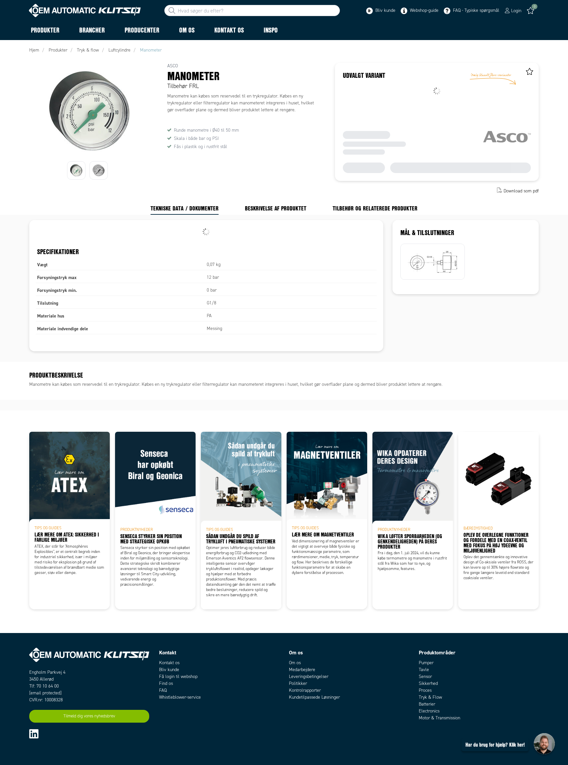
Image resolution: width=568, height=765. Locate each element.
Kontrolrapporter (305, 690)
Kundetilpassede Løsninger (314, 697)
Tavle (424, 669)
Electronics (429, 711)
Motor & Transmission (439, 718)
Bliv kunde (384, 10)
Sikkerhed (428, 683)
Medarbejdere (302, 669)
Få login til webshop (178, 676)
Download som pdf (521, 191)
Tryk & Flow (430, 697)
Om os (295, 663)
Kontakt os (169, 663)
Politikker (298, 683)
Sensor (425, 676)
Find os (166, 683)
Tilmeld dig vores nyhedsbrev (89, 716)
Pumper (426, 663)
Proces (425, 690)
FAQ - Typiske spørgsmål (475, 10)
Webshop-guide (423, 10)
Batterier (427, 704)
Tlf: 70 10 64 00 (44, 686)
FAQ (163, 690)
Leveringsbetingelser (308, 676)
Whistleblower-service (180, 697)
